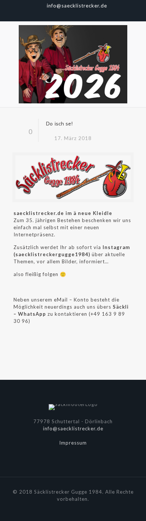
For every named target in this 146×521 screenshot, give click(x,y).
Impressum (73, 443)
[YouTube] (73, 15)
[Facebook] (63, 15)
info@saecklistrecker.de (77, 6)
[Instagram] (83, 15)
